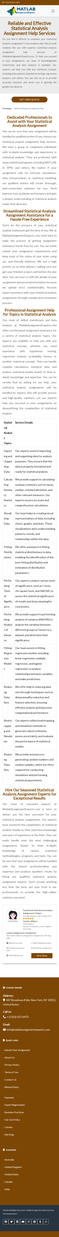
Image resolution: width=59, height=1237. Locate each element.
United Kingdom (13, 1167)
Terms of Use (11, 1072)
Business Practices (14, 1112)
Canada (8, 1181)
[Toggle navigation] (53, 11)
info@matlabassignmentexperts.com (28, 1029)
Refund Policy (12, 1087)
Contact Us (10, 1079)
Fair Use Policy (12, 1119)
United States (12, 1174)
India (7, 1189)
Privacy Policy (12, 1064)
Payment (9, 1097)
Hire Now (42, 955)
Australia (9, 1159)
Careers (9, 1127)
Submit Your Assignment (17, 1050)
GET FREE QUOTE (29, 99)
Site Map (9, 1134)
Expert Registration (15, 1104)
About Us (10, 1057)
